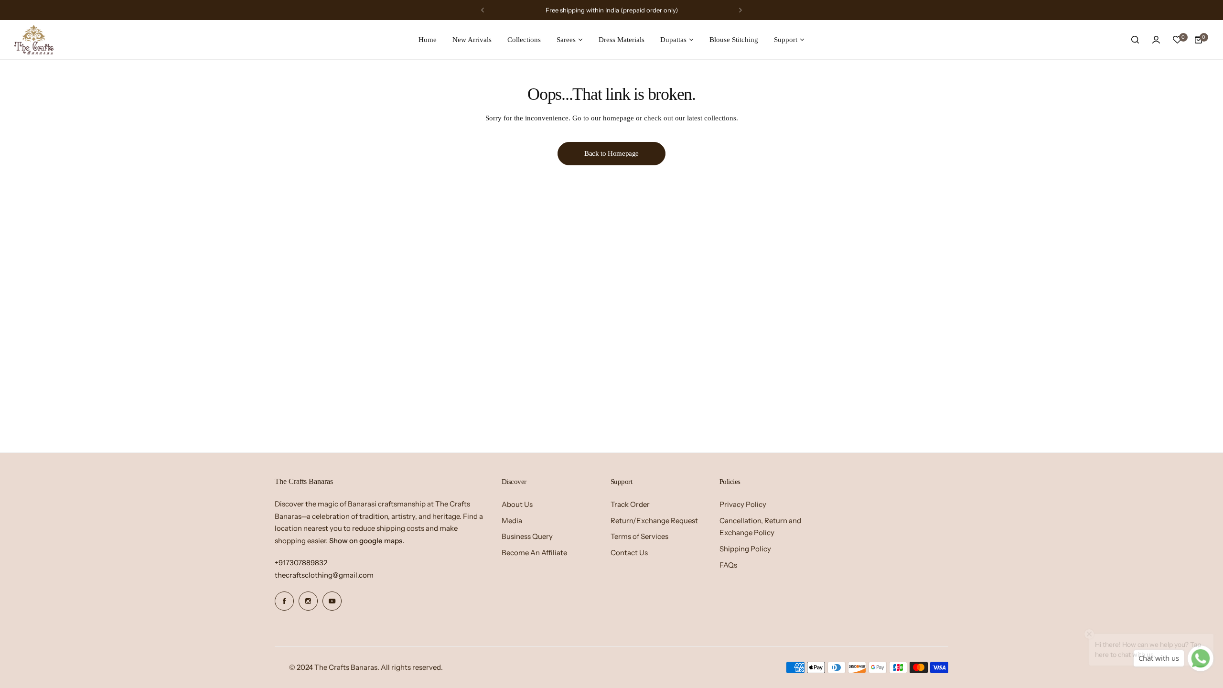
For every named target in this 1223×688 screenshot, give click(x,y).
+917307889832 (301, 562)
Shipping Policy (745, 548)
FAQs (728, 565)
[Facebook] (284, 601)
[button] (482, 10)
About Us (517, 504)
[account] (1156, 39)
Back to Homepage (611, 153)
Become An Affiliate (534, 552)
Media (512, 520)
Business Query (527, 536)
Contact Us (629, 552)
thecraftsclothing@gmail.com (324, 575)
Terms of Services (639, 536)
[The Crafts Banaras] (34, 39)
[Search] (1135, 39)
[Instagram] (308, 601)
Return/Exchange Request (654, 520)
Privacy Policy (742, 504)
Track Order (630, 504)
